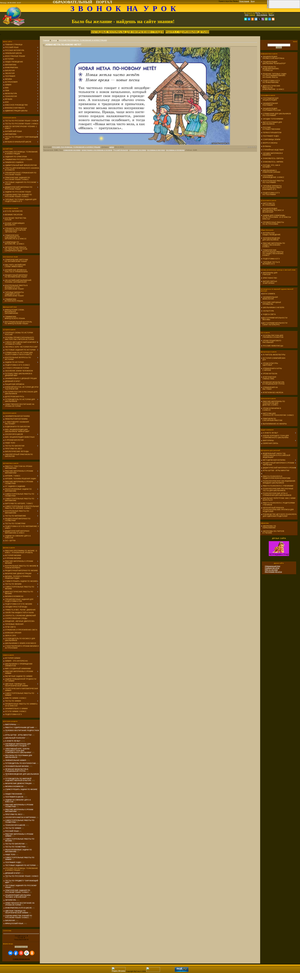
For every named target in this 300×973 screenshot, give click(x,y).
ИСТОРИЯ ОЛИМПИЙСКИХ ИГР (273, 359)
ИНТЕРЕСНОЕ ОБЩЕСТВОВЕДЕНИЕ (270, 234)
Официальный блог (272, 566)
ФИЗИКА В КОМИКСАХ (14, 786)
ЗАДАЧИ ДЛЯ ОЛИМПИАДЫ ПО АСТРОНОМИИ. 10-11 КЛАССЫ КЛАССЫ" (276, 217)
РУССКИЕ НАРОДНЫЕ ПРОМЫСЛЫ (271, 303)
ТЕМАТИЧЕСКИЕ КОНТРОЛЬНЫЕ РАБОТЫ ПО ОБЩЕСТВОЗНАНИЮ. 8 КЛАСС (272, 252)
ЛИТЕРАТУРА (10, 900)
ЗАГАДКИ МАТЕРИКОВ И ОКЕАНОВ (272, 154)
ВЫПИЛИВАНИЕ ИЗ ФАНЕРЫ (275, 424)
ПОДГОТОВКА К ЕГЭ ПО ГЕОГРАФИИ (270, 193)
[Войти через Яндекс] (21, 953)
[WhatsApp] (266, 19)
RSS (246, 15)
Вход (253, 1)
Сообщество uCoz (272, 568)
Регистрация (244, 1)
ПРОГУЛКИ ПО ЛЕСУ (13, 814)
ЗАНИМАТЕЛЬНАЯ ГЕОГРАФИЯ (269, 104)
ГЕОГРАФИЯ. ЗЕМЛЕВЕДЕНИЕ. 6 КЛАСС (272, 176)
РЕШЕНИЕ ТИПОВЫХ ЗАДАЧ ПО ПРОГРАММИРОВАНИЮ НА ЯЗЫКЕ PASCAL (273, 75)
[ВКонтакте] (249, 19)
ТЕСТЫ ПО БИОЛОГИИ (15, 844)
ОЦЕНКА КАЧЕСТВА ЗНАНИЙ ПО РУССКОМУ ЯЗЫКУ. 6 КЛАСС (18, 916)
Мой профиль (262, 15)
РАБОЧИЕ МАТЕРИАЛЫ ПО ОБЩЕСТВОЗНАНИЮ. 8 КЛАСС (273, 245)
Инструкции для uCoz (273, 572)
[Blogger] (273, 19)
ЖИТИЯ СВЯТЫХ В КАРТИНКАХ (269, 282)
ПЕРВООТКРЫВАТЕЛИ (272, 132)
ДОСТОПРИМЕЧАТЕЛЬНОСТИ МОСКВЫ (274, 318)
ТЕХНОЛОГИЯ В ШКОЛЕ (15, 825)
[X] (259, 19)
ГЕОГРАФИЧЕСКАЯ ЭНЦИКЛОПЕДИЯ (269, 99)
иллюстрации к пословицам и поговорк (97, 150)
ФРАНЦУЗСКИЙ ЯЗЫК (14, 923)
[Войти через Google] (26, 952)
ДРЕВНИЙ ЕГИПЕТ (12, 873)
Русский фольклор (120, 150)
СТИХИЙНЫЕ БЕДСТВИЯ (273, 150)
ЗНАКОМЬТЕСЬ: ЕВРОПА (273, 158)
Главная (252, 15)
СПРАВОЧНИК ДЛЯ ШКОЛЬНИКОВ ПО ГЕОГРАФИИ (276, 114)
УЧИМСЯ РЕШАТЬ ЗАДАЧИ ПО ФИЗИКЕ (21, 789)
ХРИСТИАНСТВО (270, 278)
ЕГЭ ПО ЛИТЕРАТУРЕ (14, 211)
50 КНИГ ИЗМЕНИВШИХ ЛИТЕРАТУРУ (14, 224)
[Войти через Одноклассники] (32, 953)
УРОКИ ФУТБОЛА (270, 374)
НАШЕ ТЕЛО (10, 854)
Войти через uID (21, 947)
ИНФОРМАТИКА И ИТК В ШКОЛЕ (18, 908)
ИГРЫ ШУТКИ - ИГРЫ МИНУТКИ (18, 735)
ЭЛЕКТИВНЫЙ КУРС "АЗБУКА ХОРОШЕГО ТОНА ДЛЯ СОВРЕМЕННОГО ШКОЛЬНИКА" (18, 750)
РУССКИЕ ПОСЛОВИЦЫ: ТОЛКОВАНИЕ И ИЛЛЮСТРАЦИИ (83, 40)
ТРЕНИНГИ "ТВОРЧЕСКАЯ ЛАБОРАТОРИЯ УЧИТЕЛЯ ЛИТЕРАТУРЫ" (15, 230)
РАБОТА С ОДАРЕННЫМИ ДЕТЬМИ (19, 727)
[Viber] (262, 19)
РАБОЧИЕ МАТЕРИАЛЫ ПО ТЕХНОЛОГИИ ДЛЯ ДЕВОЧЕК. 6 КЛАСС (273, 403)
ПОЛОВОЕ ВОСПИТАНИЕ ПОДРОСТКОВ (22, 730)
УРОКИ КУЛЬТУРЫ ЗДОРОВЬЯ (269, 364)
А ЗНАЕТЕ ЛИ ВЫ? (12, 741)
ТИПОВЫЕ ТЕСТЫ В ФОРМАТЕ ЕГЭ (270, 263)
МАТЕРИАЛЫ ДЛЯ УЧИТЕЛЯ (269, 273)
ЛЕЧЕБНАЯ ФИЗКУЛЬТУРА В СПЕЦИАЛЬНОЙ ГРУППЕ (16, 770)
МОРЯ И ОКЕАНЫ (270, 143)
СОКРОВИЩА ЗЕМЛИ (271, 139)
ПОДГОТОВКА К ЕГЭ (271, 259)
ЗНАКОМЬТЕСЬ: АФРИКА (273, 162)
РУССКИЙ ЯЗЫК (12, 831)
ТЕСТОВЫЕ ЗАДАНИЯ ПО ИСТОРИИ (20, 865)
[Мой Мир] (269, 19)
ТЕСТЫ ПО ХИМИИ (13, 828)
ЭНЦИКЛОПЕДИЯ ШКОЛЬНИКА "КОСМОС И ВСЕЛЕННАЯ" (18, 896)
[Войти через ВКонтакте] (10, 953)
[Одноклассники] (252, 19)
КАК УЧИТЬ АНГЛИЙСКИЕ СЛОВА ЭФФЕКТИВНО (14, 265)
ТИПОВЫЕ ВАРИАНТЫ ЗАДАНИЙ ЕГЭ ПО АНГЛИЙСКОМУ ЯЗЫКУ (13, 294)
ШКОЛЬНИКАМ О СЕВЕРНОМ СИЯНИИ (270, 171)
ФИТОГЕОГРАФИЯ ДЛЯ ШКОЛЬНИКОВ (271, 123)
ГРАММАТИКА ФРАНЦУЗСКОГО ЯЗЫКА (14, 317)
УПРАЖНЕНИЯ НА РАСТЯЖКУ (269, 388)
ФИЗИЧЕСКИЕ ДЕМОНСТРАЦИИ (18, 783)
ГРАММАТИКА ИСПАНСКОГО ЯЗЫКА (13, 300)
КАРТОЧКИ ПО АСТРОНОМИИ (268, 204)
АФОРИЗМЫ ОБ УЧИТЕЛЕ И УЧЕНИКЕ (272, 532)
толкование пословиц (137, 150)
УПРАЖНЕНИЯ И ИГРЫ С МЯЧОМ (271, 369)
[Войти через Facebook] (15, 953)
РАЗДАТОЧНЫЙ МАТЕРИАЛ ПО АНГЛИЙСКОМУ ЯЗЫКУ (15, 276)
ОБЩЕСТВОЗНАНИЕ (13, 794)
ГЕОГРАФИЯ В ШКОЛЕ (14, 797)
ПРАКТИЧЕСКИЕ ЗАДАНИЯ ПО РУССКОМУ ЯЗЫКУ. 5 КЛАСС (17, 891)
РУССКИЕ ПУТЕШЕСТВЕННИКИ (270, 128)
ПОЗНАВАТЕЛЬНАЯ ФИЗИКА (17, 766)
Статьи (54, 40)
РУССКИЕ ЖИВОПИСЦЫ (273, 346)
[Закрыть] (268, 8)
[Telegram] (256, 19)
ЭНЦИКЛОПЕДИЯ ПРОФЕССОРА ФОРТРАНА (272, 57)
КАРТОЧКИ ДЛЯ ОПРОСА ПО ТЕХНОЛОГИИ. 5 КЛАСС (277, 414)
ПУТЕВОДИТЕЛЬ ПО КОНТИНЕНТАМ (20, 763)
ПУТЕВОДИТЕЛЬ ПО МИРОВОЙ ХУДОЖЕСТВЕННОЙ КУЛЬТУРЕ (18, 779)
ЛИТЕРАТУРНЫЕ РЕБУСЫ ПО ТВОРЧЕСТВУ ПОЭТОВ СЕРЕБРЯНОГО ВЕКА (15, 249)
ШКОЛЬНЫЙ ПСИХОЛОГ (15, 738)
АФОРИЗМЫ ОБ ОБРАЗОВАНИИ (268, 527)
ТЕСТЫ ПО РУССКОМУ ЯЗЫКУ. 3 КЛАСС (22, 876)
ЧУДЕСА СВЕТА (269, 314)
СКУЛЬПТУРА (268, 311)
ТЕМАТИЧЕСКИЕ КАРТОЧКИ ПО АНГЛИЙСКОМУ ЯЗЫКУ (15, 260)
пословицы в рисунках (156, 150)
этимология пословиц (72, 150)
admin (111, 147)
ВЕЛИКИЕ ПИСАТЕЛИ (13, 215)
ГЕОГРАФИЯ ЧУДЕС (13, 862)
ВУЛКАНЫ (267, 146)
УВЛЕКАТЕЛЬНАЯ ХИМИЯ (15, 760)
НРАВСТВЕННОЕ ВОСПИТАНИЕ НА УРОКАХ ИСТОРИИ (19, 904)
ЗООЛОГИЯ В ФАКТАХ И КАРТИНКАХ (20, 817)
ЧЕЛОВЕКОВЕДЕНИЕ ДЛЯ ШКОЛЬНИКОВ (22, 774)
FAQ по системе (271, 570)
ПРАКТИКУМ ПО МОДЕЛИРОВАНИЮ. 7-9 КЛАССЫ (270, 68)
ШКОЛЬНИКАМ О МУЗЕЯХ (273, 307)
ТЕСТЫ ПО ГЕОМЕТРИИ (15, 847)
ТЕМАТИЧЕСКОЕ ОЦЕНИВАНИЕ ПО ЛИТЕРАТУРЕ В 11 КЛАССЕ (14, 237)
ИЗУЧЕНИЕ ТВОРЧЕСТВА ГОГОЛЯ (14, 219)
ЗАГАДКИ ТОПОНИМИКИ (273, 119)
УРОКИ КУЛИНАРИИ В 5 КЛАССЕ (271, 409)
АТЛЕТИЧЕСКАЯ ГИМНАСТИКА (268, 378)
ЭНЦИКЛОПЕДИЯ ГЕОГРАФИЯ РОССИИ (271, 109)
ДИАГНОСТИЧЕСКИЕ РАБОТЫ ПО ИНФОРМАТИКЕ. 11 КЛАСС (272, 87)
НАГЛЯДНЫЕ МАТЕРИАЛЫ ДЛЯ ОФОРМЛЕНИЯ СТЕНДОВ (18, 745)
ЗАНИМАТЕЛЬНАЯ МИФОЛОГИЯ (269, 298)
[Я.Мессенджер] (245, 19)
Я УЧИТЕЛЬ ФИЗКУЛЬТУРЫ (274, 355)
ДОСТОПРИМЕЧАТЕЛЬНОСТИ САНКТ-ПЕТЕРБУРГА (274, 324)
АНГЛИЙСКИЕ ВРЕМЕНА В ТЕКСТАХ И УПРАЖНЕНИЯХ (15, 271)
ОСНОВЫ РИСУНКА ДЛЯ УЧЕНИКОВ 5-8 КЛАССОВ (272, 336)
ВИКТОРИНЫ (10, 724)
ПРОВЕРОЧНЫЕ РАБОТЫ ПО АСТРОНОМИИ (272, 223)
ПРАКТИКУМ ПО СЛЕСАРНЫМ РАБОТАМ (271, 419)
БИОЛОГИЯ (10, 920)
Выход (271, 15)
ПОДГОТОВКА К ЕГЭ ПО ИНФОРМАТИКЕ (270, 81)
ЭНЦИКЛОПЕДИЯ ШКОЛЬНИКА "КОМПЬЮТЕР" (273, 62)
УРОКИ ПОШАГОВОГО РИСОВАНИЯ (271, 341)
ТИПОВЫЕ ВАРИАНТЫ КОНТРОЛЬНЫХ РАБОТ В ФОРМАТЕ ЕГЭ (271, 187)
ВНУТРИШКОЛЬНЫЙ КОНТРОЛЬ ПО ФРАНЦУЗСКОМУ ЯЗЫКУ (17, 322)
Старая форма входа (21, 959)
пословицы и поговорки (175, 150)
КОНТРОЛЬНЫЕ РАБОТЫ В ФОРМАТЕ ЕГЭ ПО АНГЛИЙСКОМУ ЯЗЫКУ (15, 287)
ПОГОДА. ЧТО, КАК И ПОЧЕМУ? (270, 166)
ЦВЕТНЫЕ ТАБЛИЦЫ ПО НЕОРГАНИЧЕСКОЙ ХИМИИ (16, 912)
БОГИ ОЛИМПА (268, 294)
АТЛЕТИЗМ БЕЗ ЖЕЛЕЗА (273, 392)
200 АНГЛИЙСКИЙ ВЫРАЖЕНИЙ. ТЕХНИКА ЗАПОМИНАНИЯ (17, 281)
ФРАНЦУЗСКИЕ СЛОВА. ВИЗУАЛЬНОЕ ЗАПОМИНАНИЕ (13, 311)
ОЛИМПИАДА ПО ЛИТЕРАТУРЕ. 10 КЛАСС (13, 243)
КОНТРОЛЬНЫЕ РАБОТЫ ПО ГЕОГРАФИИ (272, 181)
